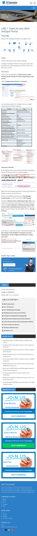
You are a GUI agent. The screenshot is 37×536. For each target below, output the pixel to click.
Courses (5, 515)
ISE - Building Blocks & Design (12, 310)
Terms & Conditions (8, 518)
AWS (4, 506)
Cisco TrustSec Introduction (11, 324)
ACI (3, 503)
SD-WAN (5, 504)
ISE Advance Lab (8, 330)
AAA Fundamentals (9, 304)
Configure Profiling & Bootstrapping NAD (15, 316)
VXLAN (4, 501)
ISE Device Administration (11, 327)
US (3, 525)
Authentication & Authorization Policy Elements (17, 319)
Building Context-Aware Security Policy (15, 313)
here (10, 295)
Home (4, 513)
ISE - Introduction (9, 307)
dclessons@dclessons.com (9, 527)
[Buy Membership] (18, 265)
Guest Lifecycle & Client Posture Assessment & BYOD (18, 322)
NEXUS (4, 499)
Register (5, 516)
